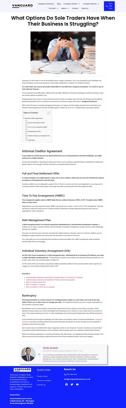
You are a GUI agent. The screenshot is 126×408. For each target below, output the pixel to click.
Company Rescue (90, 4)
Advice (63, 8)
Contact (75, 8)
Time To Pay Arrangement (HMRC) (37, 127)
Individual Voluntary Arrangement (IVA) (39, 135)
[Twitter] (71, 384)
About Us (84, 8)
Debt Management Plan (34, 131)
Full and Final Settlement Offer (36, 122)
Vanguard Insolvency (46, 4)
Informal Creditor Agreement (34, 118)
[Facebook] (66, 384)
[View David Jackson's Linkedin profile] (39, 354)
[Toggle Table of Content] (47, 113)
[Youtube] (77, 384)
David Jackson (50, 347)
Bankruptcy (31, 140)
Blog (58, 4)
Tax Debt (52, 8)
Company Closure (70, 4)
